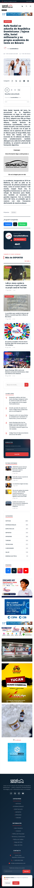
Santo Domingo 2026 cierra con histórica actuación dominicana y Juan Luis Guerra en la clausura (17, 371)
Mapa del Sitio (18, 842)
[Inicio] (7, 6)
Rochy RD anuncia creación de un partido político (20, 477)
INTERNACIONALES (17, 525)
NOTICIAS (17, 521)
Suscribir (17, 454)
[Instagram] (20, 570)
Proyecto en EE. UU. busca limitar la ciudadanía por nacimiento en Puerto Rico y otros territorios (18, 416)
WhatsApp (22, 224)
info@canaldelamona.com (18, 863)
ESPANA (14, 212)
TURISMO (17, 540)
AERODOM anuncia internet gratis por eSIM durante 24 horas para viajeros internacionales (19, 469)
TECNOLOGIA (17, 544)
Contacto (18, 831)
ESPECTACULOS (17, 528)
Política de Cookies (18, 839)
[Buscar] (26, 6)
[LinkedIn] (24, 80)
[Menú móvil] (30, 6)
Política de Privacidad (18, 834)
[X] (16, 80)
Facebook (8, 224)
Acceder (30, 1)
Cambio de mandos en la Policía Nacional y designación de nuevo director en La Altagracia (20, 504)
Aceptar (16, 883)
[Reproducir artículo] (7, 90)
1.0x (19, 90)
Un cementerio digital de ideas (20, 484)
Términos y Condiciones (18, 836)
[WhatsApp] (20, 80)
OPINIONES (17, 536)
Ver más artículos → (20, 239)
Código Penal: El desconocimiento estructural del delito (18, 433)
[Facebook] (12, 80)
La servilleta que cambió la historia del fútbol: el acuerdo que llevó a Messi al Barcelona (16, 315)
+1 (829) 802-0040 (18, 860)
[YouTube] (26, 570)
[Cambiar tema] (22, 6)
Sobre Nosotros (18, 828)
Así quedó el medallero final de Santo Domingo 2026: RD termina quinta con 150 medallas (16, 343)
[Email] (28, 80)
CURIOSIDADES (17, 548)
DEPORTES (4, 10)
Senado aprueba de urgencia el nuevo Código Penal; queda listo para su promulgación (18, 409)
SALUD (17, 552)
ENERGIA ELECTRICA (17, 556)
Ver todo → (27, 261)
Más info (6, 879)
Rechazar (8, 883)
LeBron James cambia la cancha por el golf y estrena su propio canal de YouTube (16, 285)
